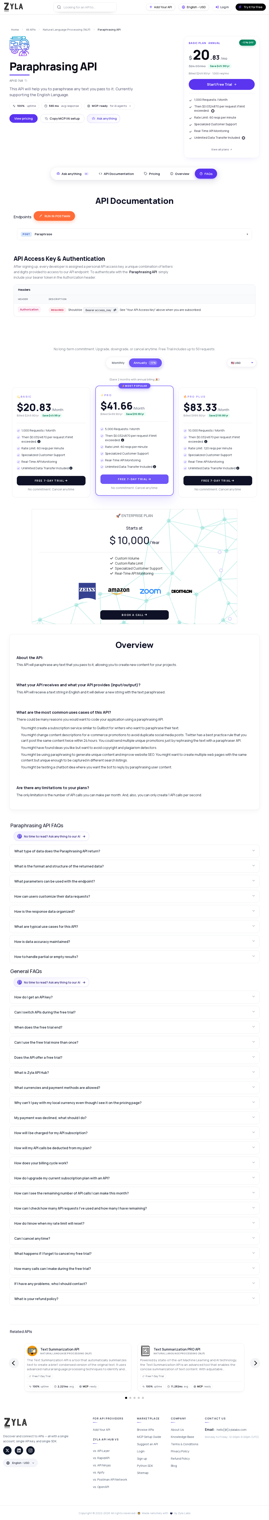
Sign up (142, 1459)
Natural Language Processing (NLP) (67, 29)
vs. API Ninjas (102, 1465)
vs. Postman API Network (110, 1479)
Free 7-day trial (50, 480)
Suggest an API (147, 1444)
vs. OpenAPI (101, 1487)
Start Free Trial (219, 84)
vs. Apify (98, 1472)
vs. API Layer (101, 1451)
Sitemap (143, 1473)
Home (15, 29)
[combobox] (85, 7)
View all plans (220, 149)
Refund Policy (180, 1459)
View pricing (23, 118)
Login (141, 1451)
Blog (174, 1466)
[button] (134, 851)
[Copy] (114, 310)
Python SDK (145, 1466)
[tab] (116, 174)
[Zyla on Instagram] (30, 1450)
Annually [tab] (145, 363)
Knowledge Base (182, 1437)
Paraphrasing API (109, 29)
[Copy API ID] (26, 80)
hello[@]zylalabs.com (232, 1430)
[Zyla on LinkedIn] (19, 1450)
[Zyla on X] (7, 1450)
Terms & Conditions (184, 1444)
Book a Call (133, 615)
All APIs (31, 29)
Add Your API (101, 1430)
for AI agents (109, 106)
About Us (177, 1430)
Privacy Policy (180, 1451)
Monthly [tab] (118, 363)
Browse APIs (145, 1430)
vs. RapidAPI (101, 1458)
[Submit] (59, 7)
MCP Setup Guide (149, 1437)
